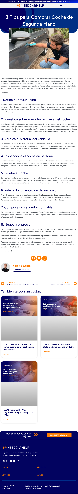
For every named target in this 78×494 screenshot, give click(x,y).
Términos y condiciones (33, 488)
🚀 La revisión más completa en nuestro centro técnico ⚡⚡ (39, 1)
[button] (61, 5)
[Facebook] (4, 461)
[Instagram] (33, 258)
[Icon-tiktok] (44, 258)
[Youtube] (39, 258)
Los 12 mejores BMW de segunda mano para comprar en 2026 (18, 412)
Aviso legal (44, 486)
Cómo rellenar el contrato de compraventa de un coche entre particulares (18, 347)
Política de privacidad (32, 486)
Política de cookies (55, 486)
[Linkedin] (14, 461)
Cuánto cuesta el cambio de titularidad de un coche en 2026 (58, 345)
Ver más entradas (22, 269)
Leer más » (6, 354)
